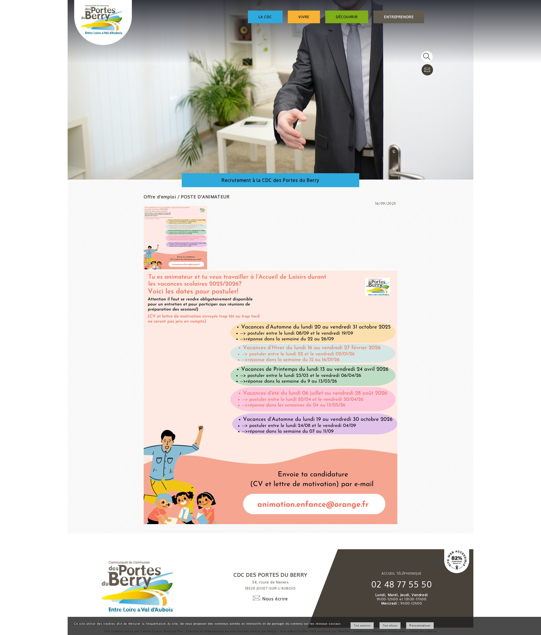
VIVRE (303, 17)
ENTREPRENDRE (399, 17)
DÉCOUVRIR (347, 17)
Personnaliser (419, 625)
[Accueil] (103, 23)
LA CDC (265, 17)
